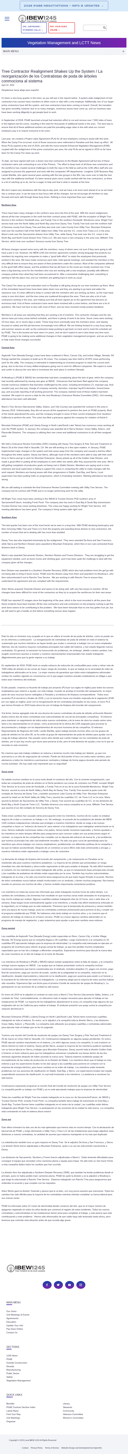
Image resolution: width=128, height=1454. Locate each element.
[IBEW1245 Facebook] (47, 1285)
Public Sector (12, 1373)
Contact (25, 1448)
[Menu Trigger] (6, 19)
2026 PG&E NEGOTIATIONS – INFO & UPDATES (64, 5)
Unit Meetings (13, 1418)
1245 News (11, 1355)
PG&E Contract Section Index (20, 1407)
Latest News (12, 1411)
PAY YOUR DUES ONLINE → (58, 28)
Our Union (11, 1311)
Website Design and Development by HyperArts (81, 1448)
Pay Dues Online (14, 1329)
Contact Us (11, 1332)
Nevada (10, 1366)
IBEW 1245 (64, 1269)
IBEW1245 (64, 19)
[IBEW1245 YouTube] (69, 1285)
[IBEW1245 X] (58, 1285)
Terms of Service (52, 1448)
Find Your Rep (13, 1414)
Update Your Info (14, 1325)
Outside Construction (16, 1362)
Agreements (12, 1318)
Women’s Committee (73, 1418)
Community (68, 1411)
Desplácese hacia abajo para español (20, 90)
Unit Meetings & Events (17, 1314)
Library (66, 1403)
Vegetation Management (18, 1380)
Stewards (67, 1407)
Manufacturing (13, 1370)
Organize (10, 1421)
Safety (9, 1377)
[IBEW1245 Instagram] (80, 1285)
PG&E (9, 1359)
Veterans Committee (73, 1414)
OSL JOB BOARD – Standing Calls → (33, 28)
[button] (64, 52)
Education (11, 1322)
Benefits (10, 1403)
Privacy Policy (37, 1448)
